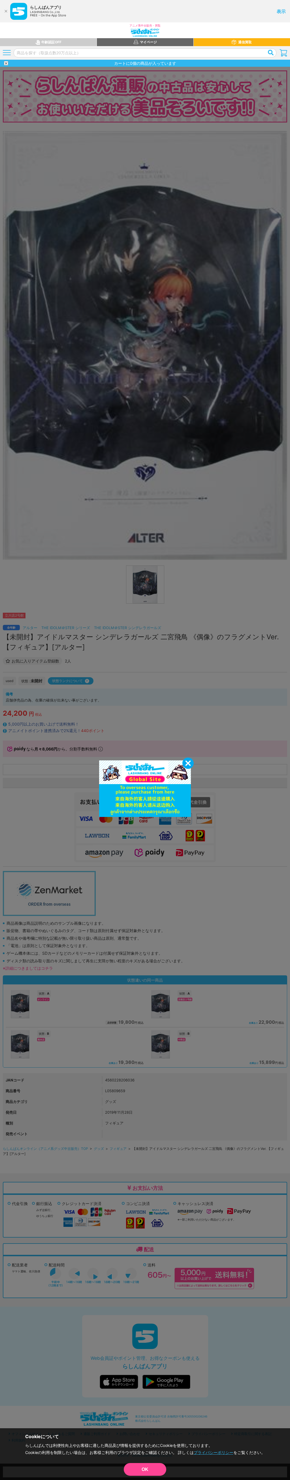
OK (145, 1469)
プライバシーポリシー (213, 1452)
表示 (281, 11)
